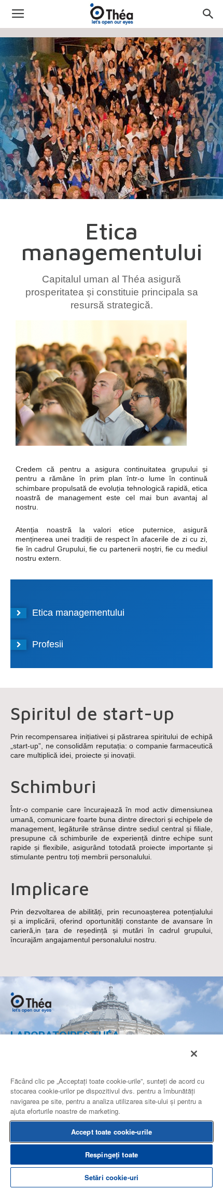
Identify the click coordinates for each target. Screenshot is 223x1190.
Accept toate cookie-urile (111, 1132)
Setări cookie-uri (111, 1177)
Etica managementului (78, 612)
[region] (111, 1111)
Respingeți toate (111, 1154)
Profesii (47, 644)
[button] (208, 14)
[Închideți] (194, 1053)
